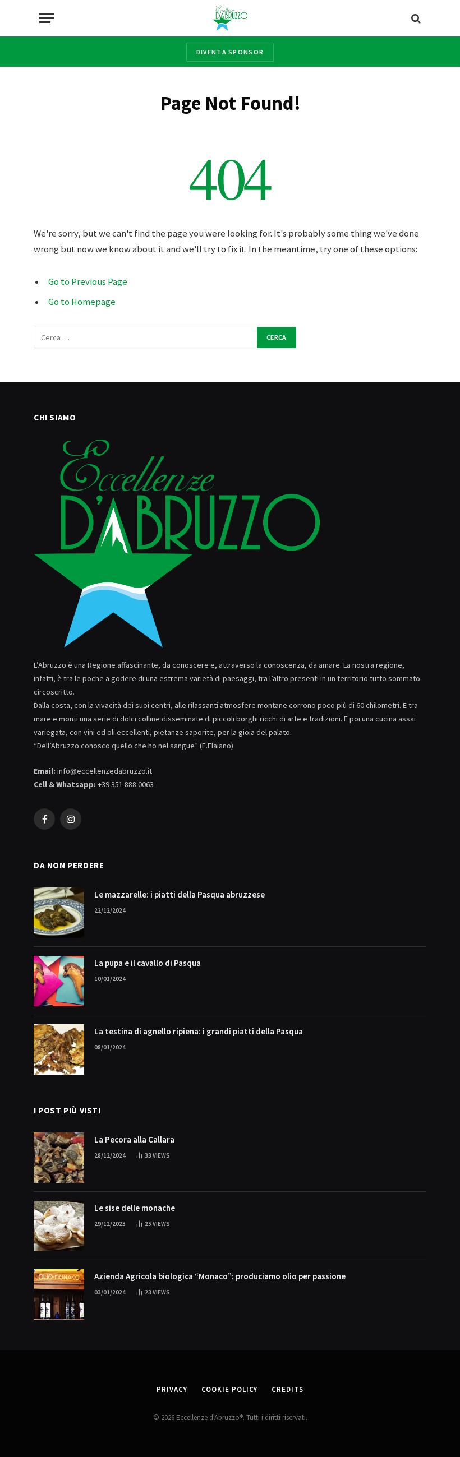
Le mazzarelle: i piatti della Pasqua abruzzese (179, 894)
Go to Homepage (82, 302)
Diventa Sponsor (230, 52)
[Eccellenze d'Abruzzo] (230, 18)
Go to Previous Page (87, 282)
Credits (287, 1389)
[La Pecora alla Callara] (59, 1157)
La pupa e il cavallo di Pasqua (147, 963)
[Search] (415, 18)
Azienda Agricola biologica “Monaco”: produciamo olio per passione (220, 1276)
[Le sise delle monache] (59, 1226)
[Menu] (46, 18)
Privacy (172, 1389)
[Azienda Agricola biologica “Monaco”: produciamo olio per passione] (59, 1294)
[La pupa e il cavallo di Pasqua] (59, 981)
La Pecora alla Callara (134, 1139)
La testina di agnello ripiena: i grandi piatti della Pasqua (198, 1031)
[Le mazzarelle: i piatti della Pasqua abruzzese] (59, 912)
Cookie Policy (229, 1389)
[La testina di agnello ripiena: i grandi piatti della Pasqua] (59, 1049)
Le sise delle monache (134, 1207)
